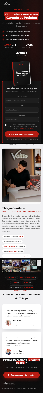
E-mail (21, 106)
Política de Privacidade (26, 128)
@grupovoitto (21, 388)
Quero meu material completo (21, 134)
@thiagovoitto (32, 388)
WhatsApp (22, 115)
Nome (22, 96)
